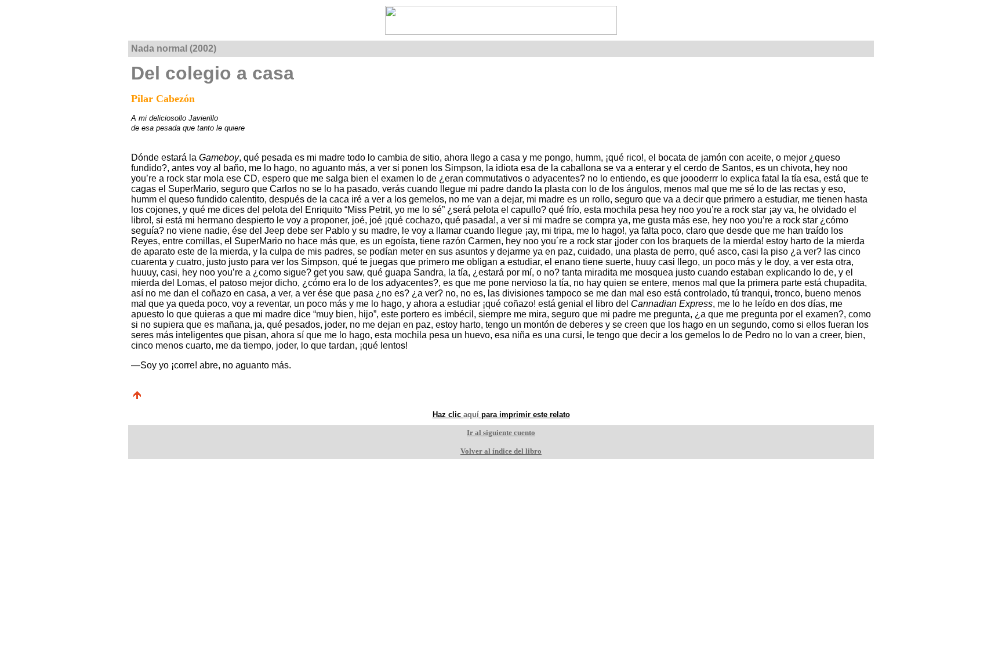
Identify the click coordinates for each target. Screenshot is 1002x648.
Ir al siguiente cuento (501, 432)
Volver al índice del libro (501, 451)
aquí (471, 414)
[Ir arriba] (137, 397)
